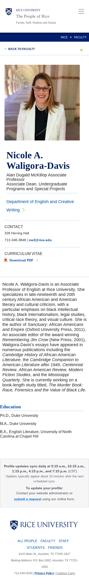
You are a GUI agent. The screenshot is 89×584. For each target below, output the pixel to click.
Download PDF (21, 260)
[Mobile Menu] (81, 11)
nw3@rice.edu (40, 240)
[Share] (81, 50)
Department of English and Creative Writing (40, 205)
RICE (64, 37)
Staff (64, 541)
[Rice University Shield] (9, 16)
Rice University (28, 10)
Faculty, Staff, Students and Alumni (36, 22)
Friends (55, 547)
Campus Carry (65, 573)
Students (36, 547)
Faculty (80, 37)
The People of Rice (32, 16)
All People (27, 541)
